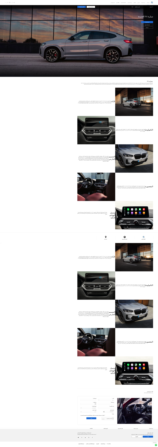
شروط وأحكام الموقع (81, 443)
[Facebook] (92, 437)
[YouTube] (78, 437)
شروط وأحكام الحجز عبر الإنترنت (90, 443)
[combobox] (106, 400)
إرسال (91, 418)
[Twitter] (82, 437)
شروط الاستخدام (103, 443)
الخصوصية (97, 443)
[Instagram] (89, 437)
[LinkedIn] (85, 437)
